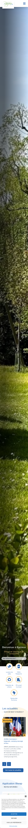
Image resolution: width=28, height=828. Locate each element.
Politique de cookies (13, 826)
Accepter (14, 814)
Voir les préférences (14, 822)
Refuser (14, 818)
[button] (25, 796)
